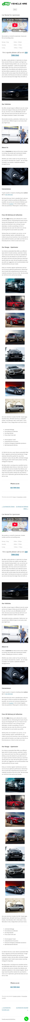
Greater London (16, 996)
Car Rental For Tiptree (8, 506)
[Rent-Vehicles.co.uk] (15, 4)
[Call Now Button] (26, 1019)
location (11, 204)
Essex (14, 497)
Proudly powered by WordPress (8, 1019)
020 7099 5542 (9, 194)
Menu (15, 9)
